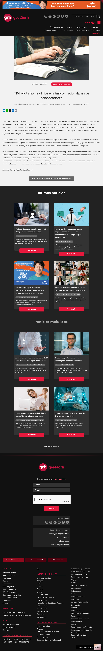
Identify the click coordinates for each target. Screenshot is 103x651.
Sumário (40, 614)
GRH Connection (9, 575)
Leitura (74, 608)
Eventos (6, 630)
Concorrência (67, 30)
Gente (39, 592)
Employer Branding (79, 574)
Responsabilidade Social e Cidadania (81, 631)
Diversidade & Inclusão (80, 571)
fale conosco (64, 541)
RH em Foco (41, 608)
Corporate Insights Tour (12, 595)
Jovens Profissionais (79, 602)
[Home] (16, 17)
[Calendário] (98, 16)
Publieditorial (76, 621)
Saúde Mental (42, 611)
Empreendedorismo (79, 577)
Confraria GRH (8, 584)
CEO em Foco (42, 595)
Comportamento (51, 30)
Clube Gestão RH (9, 627)
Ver (32, 250)
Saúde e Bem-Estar (79, 635)
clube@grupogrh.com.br (59, 534)
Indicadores (41, 600)
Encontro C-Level (10, 598)
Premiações (7, 578)
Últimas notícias (43, 626)
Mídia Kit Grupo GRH (11, 624)
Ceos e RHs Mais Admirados (14, 612)
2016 (39, 569)
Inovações (75, 599)
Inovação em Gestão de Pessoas (50, 603)
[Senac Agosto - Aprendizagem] (51, 5)
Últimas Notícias (56, 27)
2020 (10, 642)
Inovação (75, 594)
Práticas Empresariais (80, 619)
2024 (16, 639)
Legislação (75, 605)
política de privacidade (60, 545)
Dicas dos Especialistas (80, 569)
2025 (10, 639)
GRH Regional (8, 586)
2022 (27, 639)
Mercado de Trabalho (80, 613)
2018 (21, 642)
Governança (76, 588)
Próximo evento (84, 16)
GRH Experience (9, 589)
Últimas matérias (44, 578)
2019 (15, 642)
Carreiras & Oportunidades (87, 27)
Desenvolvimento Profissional (88, 30)
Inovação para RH (78, 596)
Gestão (74, 583)
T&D (73, 638)
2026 (5, 639)
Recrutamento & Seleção (81, 627)
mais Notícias (51, 446)
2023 (22, 639)
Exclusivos (7, 600)
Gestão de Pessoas (61, 84)
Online (5, 603)
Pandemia (75, 616)
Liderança (75, 610)
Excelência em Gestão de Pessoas (17, 615)
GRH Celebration (9, 592)
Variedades (41, 617)
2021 (4, 642)
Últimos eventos (9, 573)
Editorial (40, 589)
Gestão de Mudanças (46, 597)
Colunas (40, 586)
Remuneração (42, 606)
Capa (39, 583)
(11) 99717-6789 (63, 537)
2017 (26, 642)
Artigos (69, 27)
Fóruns (5, 581)
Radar (73, 624)
